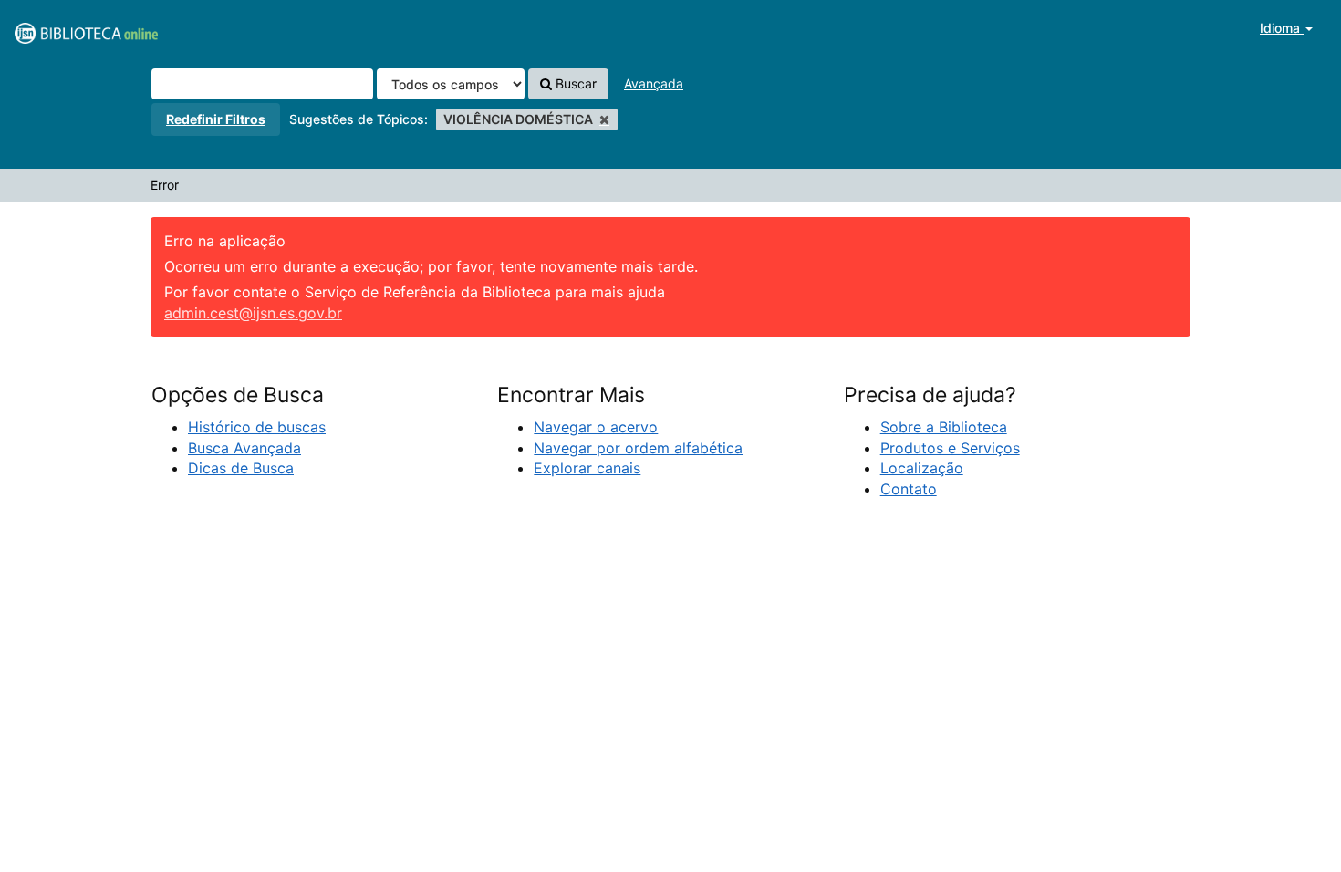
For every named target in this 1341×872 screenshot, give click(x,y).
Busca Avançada (244, 448)
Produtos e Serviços (950, 448)
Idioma (1282, 28)
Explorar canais (587, 468)
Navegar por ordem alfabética (638, 448)
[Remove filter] (604, 119)
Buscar (574, 83)
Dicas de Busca (241, 468)
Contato (908, 489)
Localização (921, 468)
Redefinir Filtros (215, 119)
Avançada (653, 83)
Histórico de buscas (257, 427)
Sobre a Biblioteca (943, 427)
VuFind (59, 28)
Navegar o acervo (596, 427)
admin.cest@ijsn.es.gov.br (253, 313)
